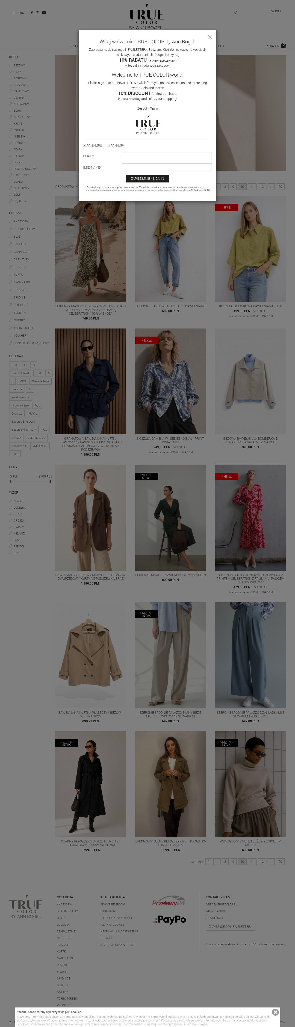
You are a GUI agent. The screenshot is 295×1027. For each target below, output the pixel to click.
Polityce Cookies (196, 1024)
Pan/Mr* (117, 145)
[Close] (210, 37)
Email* (88, 156)
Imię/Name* (92, 167)
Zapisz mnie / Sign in (147, 178)
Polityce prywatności (169, 1024)
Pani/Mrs (94, 145)
